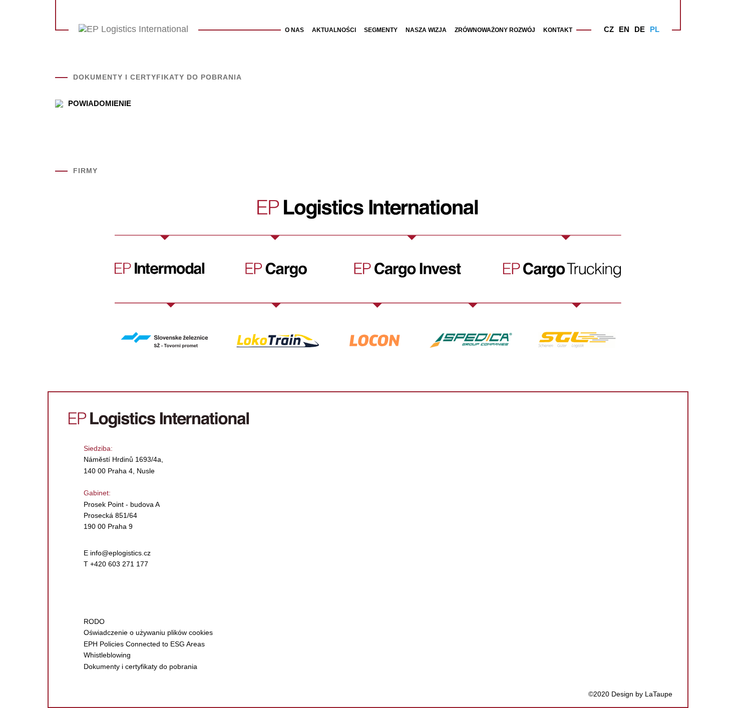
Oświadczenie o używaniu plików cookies (148, 632)
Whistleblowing (107, 655)
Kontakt (557, 30)
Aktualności (334, 30)
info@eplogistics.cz (120, 553)
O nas (294, 30)
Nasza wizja (426, 30)
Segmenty (381, 30)
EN (624, 29)
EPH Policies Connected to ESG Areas (144, 644)
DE (639, 29)
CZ (609, 29)
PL (654, 29)
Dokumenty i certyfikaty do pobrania (140, 666)
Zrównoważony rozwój (495, 30)
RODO (94, 621)
